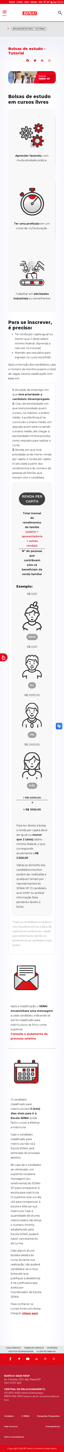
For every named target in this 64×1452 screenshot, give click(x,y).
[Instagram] (45, 1359)
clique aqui (30, 1313)
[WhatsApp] (54, 1359)
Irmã (32, 637)
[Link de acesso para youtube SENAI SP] (52, 2)
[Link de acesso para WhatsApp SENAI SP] (62, 2)
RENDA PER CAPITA (32, 498)
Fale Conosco (11, 1426)
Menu (4, 12)
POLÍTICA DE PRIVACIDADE (21, 1351)
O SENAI (25, 1416)
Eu (32, 685)
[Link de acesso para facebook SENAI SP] (44, 2)
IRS (40, 2)
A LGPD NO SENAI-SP (46, 1351)
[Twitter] (19, 1359)
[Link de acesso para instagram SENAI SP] (59, 2)
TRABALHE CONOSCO (34, 1348)
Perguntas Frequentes (48, 1416)
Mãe (32, 785)
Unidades (9, 1416)
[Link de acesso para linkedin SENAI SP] (55, 2)
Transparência (52, 1426)
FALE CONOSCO (13, 1348)
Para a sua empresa (14, 1437)
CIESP (19, 2)
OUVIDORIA (52, 1348)
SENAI (34, 2)
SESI (26, 2)
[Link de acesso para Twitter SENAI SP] (48, 2)
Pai (32, 734)
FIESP (12, 2)
